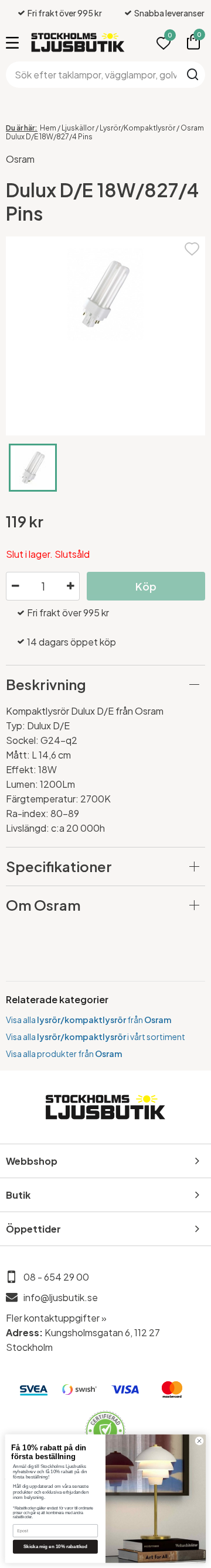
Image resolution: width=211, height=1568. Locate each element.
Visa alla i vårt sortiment (95, 1036)
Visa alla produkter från (64, 1053)
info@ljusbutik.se (60, 1297)
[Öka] (70, 586)
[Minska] (15, 586)
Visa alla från (88, 1019)
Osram (20, 159)
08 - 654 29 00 (56, 1277)
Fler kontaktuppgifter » (56, 1318)
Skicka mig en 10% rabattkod (55, 1546)
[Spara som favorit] (192, 247)
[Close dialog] (199, 1440)
